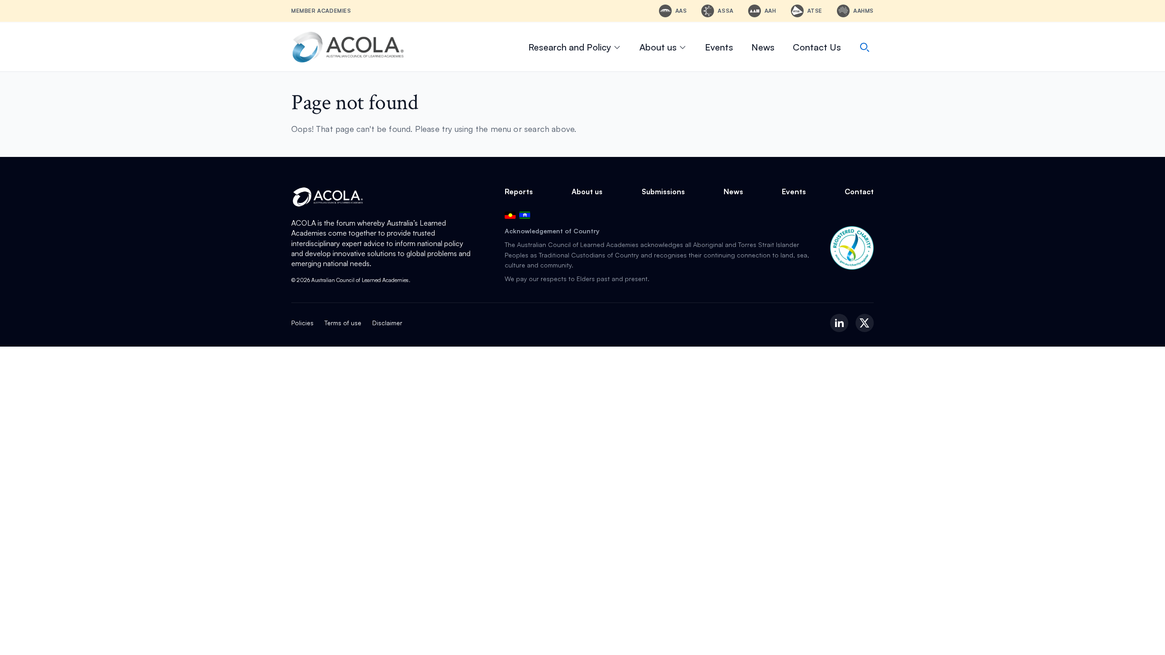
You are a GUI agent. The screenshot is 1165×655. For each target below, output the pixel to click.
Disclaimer (387, 323)
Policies (302, 323)
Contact (859, 191)
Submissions (663, 191)
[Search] (865, 47)
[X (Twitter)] (865, 323)
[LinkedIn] (839, 323)
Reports (519, 191)
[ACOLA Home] (348, 47)
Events (719, 47)
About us (658, 47)
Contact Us (817, 47)
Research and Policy (569, 47)
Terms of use (342, 323)
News (763, 47)
